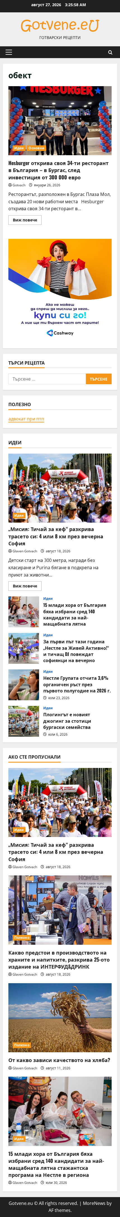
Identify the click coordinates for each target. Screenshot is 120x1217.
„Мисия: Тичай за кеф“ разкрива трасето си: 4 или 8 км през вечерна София (55, 535)
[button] (9, 52)
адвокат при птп (26, 419)
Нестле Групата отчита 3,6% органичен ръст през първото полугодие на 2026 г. (23, 684)
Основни (36, 148)
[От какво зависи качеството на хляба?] (60, 1018)
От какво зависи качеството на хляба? (59, 1059)
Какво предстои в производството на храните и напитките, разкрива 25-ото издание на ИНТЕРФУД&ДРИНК (59, 959)
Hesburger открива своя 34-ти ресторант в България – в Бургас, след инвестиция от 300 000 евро (60, 120)
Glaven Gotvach (25, 551)
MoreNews (94, 1203)
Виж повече (27, 221)
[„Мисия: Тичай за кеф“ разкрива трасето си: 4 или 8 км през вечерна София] (60, 488)
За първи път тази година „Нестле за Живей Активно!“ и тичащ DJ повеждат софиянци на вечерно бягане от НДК (23, 648)
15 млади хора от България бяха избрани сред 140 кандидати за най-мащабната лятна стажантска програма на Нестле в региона (23, 611)
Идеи (19, 148)
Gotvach (19, 185)
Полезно (21, 937)
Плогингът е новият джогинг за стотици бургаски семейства (23, 721)
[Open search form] (110, 52)
